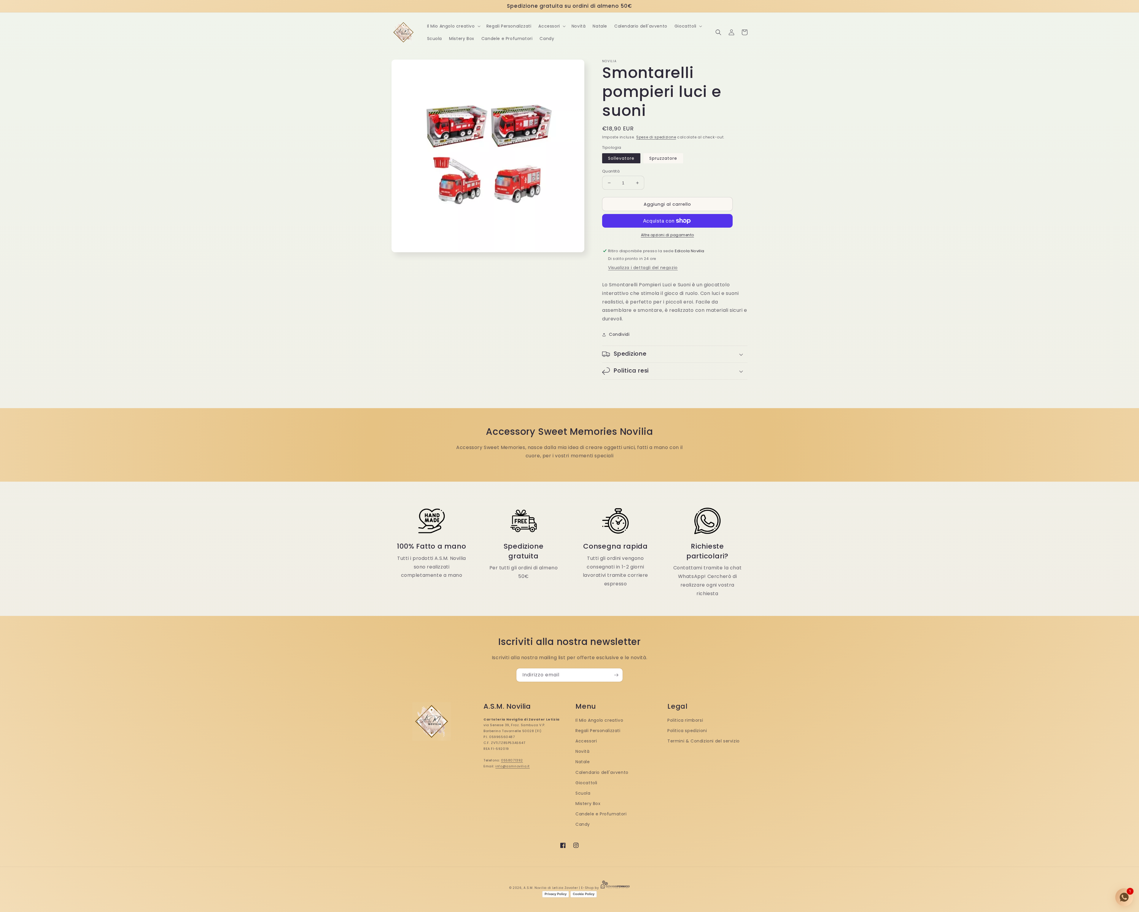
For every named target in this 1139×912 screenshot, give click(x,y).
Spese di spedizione (656, 137)
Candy (582, 824)
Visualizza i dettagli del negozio (643, 268)
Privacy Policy (556, 894)
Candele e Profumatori (601, 814)
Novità (582, 751)
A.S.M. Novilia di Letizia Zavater (551, 888)
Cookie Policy (583, 894)
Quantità (611, 171)
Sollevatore (621, 158)
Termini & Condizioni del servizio (703, 741)
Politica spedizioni (687, 731)
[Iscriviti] (616, 675)
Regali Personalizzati (598, 731)
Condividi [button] (619, 334)
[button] (453, 26)
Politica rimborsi (685, 720)
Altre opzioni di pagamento (667, 234)
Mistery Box (588, 803)
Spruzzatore (663, 158)
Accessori (586, 741)
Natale (582, 762)
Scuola (583, 793)
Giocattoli (586, 783)
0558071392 (512, 760)
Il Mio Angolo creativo (599, 720)
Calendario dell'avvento (602, 772)
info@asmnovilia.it (512, 766)
